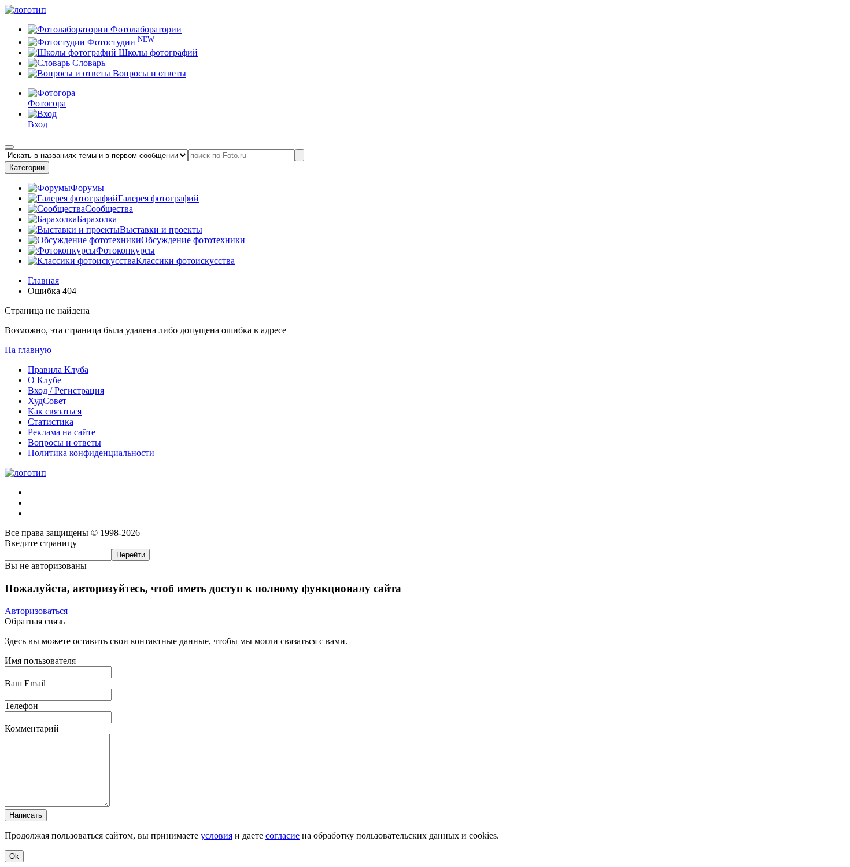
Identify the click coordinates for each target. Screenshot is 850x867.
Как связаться (55, 411)
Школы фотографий (157, 52)
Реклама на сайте (61, 432)
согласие (282, 835)
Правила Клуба (58, 369)
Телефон (21, 706)
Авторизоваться (36, 611)
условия (216, 835)
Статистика (50, 422)
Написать (25, 815)
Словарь (87, 63)
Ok (14, 856)
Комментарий (32, 728)
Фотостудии (119, 42)
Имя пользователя (40, 661)
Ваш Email (25, 683)
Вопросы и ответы (148, 73)
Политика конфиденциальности (91, 453)
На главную (28, 350)
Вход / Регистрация (66, 390)
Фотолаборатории (145, 29)
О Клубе (44, 380)
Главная (43, 280)
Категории (27, 167)
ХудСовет (47, 401)
